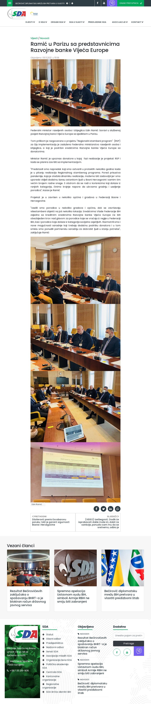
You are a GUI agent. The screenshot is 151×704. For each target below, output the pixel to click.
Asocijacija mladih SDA (59, 655)
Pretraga (128, 643)
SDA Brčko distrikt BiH (58, 692)
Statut (49, 634)
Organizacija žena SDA (59, 660)
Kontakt (136, 22)
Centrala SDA (54, 672)
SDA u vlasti (75, 22)
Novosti (44, 38)
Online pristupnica (128, 3)
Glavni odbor (53, 638)
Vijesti (29, 22)
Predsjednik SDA (97, 22)
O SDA (42, 22)
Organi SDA (57, 22)
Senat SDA (52, 651)
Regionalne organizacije (50, 685)
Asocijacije (118, 22)
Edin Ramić (37, 504)
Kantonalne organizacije (51, 678)
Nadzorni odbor (55, 647)
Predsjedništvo (54, 643)
